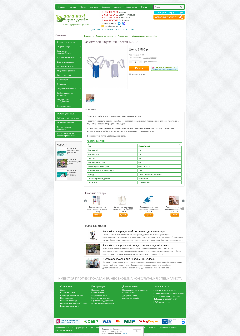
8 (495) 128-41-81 (110, 12)
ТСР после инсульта (65, 123)
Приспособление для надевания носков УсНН (175, 208)
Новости (62, 144)
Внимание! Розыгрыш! (71, 173)
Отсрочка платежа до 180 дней (73, 303)
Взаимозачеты (128, 293)
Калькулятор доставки (100, 298)
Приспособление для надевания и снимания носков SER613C (148, 209)
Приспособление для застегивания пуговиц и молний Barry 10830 (97, 209)
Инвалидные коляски (66, 42)
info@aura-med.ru (113, 26)
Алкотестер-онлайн (130, 298)
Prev (85, 200)
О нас (83, 7)
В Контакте (183, 322)
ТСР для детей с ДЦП (66, 114)
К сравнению (151, 62)
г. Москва (157, 290)
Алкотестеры (62, 80)
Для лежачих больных (66, 57)
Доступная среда (64, 106)
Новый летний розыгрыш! (73, 150)
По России (157, 299)
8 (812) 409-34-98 (110, 15)
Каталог (73, 7)
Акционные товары (99, 295)
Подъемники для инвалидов (64, 128)
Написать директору (68, 301)
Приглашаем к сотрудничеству (135, 290)
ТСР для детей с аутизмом (68, 118)
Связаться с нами (67, 293)
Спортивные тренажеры (67, 89)
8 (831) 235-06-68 (110, 17)
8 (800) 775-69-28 (110, 20)
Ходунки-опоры (63, 47)
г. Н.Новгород (159, 296)
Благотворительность (69, 306)
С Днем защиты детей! (74, 162)
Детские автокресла (65, 66)
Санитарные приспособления (64, 52)
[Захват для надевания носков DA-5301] (106, 87)
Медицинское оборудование (63, 100)
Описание (91, 109)
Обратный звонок (165, 17)
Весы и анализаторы (65, 62)
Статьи (144, 7)
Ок (137, 331)
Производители (97, 290)
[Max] (123, 23)
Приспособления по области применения (65, 135)
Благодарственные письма (71, 295)
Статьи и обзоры (98, 293)
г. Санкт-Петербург (161, 293)
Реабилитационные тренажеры (65, 94)
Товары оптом (130, 7)
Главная (62, 7)
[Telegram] (119, 23)
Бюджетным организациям (102, 303)
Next (183, 200)
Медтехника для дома (66, 71)
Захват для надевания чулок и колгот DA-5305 (123, 208)
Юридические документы (102, 301)
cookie (124, 333)
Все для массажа (64, 75)
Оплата (117, 7)
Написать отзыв (139, 74)
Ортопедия (61, 84)
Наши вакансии (66, 298)
